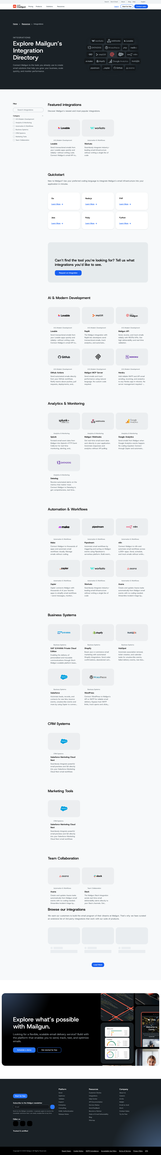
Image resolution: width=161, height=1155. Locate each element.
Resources (26, 24)
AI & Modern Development (25, 119)
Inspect (61, 1102)
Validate (61, 1099)
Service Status (94, 1105)
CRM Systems (21, 133)
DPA (146, 1151)
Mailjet (121, 1102)
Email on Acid (124, 1105)
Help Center (93, 1099)
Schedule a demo (24, 1050)
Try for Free (123, 1114)
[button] (106, 1)
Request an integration (68, 273)
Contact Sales (124, 1111)
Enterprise (62, 1105)
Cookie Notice (78, 1151)
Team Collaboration (22, 140)
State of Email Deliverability (98, 1114)
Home (15, 24)
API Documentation (96, 1102)
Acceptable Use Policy (109, 1151)
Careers (122, 1096)
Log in (116, 6)
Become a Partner (95, 1111)
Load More (98, 965)
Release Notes (64, 1114)
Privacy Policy (138, 1151)
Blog (90, 1117)
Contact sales (141, 6)
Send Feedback (94, 1108)
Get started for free (49, 1050)
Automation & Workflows (24, 126)
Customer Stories (95, 1093)
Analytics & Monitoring (24, 123)
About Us (122, 1093)
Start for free (126, 6)
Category (16, 116)
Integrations (93, 1096)
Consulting (62, 1108)
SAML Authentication (66, 1111)
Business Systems (22, 130)
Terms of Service (125, 1151)
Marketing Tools (21, 137)
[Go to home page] (19, 6)
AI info (121, 1099)
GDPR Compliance (92, 1151)
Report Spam (66, 1151)
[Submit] (52, 1107)
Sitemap (92, 1120)
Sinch (121, 1108)
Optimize (62, 1096)
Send (60, 1093)
